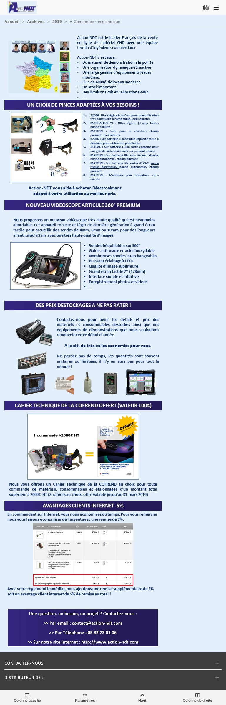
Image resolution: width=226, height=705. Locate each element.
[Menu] (216, 7)
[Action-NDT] (22, 7)
